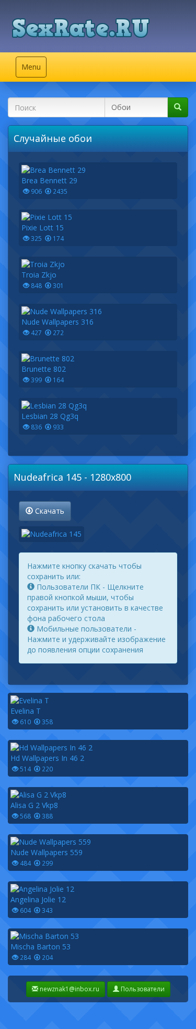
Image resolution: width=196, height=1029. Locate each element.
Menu (34, 69)
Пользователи (142, 988)
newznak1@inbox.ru (68, 988)
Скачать (48, 511)
